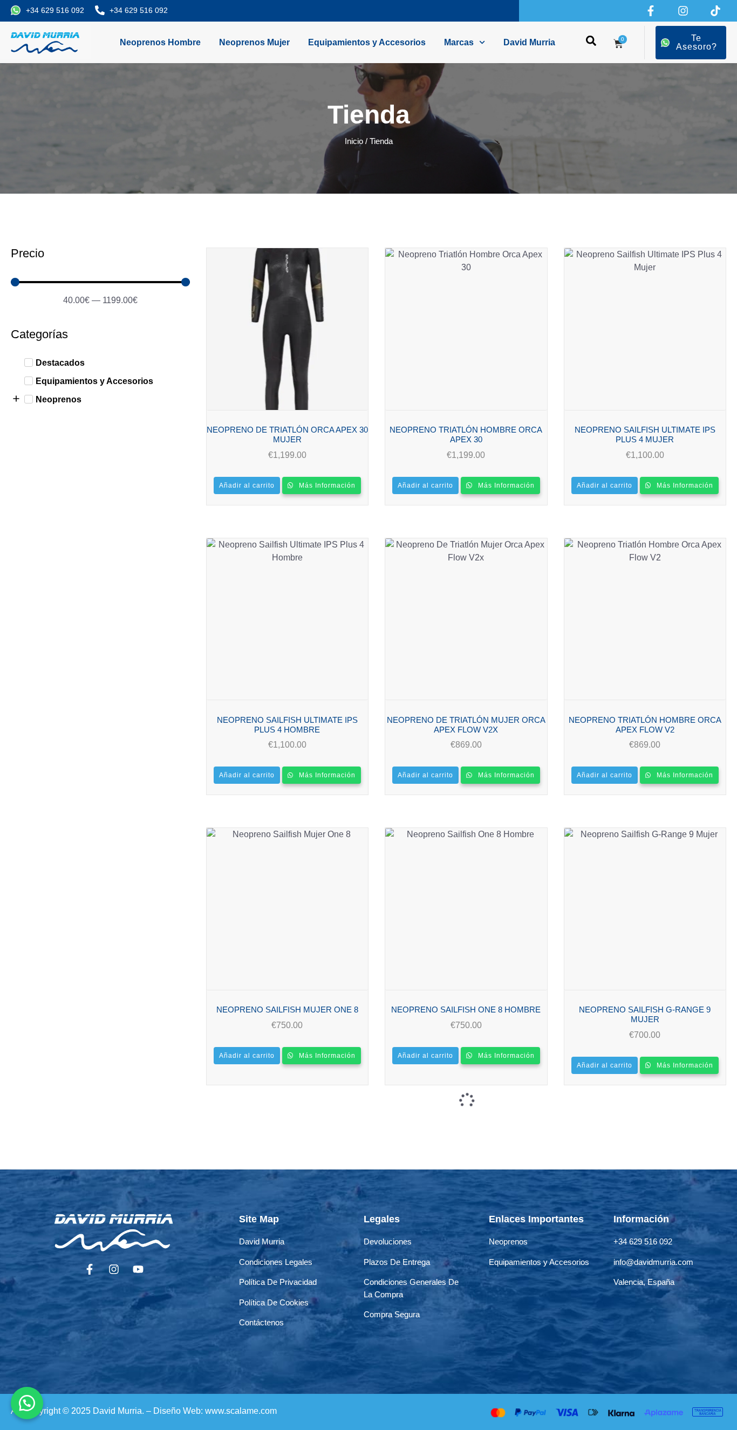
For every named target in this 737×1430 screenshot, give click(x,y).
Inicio (354, 141)
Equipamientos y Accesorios (367, 42)
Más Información (326, 485)
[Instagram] (683, 11)
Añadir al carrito (247, 485)
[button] (27, 1403)
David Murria (529, 42)
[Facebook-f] (650, 11)
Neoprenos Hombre (160, 42)
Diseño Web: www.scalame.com (215, 1410)
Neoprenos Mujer (254, 42)
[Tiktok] (715, 11)
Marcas (459, 42)
